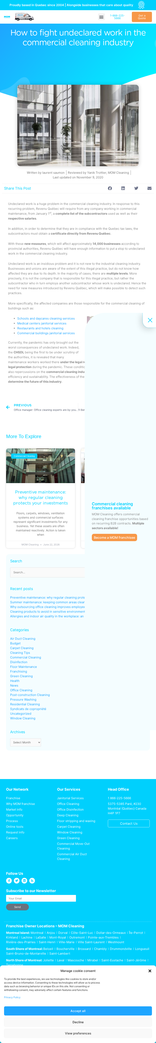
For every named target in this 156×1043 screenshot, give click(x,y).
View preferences (78, 1033)
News (14, 685)
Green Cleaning (21, 676)
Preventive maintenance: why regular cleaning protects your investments (40, 497)
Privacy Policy (12, 997)
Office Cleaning (21, 690)
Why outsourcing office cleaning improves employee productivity (57, 607)
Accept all (78, 1011)
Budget (15, 643)
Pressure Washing (23, 699)
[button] (150, 971)
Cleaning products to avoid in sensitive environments (48, 611)
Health (15, 681)
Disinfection (18, 662)
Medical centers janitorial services (41, 323)
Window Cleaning (22, 718)
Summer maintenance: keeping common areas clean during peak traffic (61, 602)
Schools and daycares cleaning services (46, 318)
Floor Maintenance (23, 667)
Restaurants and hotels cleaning (40, 328)
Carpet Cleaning (22, 648)
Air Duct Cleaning (22, 639)
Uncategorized (20, 713)
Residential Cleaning (25, 704)
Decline (78, 1022)
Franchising (18, 671)
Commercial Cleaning (25, 657)
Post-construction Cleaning (30, 695)
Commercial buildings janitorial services (46, 333)
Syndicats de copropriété (28, 709)
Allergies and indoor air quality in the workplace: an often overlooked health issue (68, 616)
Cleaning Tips (20, 653)
